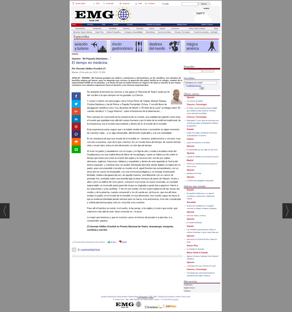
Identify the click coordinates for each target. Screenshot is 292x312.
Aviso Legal (186, 296)
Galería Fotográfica (113, 32)
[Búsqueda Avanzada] (104, 4)
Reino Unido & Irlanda (197, 28)
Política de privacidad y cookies (170, 296)
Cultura (151, 28)
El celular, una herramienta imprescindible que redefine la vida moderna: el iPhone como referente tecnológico (202, 110)
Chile (103, 24)
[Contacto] (146, 4)
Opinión (162, 28)
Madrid (206, 12)
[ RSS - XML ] (153, 296)
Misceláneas (150, 32)
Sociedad (139, 28)
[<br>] (127, 256)
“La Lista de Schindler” (195, 101)
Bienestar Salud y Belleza (82, 32)
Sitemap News (133, 296)
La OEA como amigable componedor (200, 180)
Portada (103, 296)
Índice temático (122, 296)
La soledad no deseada (195, 249)
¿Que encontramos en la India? (198, 142)
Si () (113, 242)
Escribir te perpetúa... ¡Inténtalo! (206, 32)
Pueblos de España (153, 24)
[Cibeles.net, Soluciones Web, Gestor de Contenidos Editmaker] (153, 307)
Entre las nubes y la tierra (196, 215)
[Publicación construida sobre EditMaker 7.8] (169, 307)
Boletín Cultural (207, 24)
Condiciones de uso (193, 86)
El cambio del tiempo (194, 222)
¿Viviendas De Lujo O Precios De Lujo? (201, 266)
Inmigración (97, 28)
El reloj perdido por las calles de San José (202, 150)
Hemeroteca (112, 296)
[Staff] (136, 4)
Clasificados (188, 285)
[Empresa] (121, 4)
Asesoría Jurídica (164, 32)
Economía (175, 28)
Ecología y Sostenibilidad (133, 32)
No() (124, 242)
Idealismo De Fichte (194, 173)
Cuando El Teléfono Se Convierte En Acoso (203, 157)
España (130, 24)
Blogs (216, 28)
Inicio (74, 24)
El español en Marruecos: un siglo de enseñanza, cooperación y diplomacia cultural (201, 196)
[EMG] (130, 307)
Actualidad (112, 28)
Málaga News (182, 24)
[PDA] (73, 4)
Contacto (187, 291)
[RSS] (94, 4)
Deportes (126, 28)
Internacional (80, 28)
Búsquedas (143, 296)
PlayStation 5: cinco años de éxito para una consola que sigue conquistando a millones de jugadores (203, 123)
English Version (189, 288)
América (90, 24)
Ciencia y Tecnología (182, 32)
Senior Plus (99, 32)
